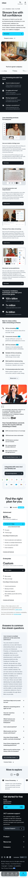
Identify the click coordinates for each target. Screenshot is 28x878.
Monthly (6, 507)
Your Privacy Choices (7, 868)
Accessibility (17, 866)
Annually (15, 507)
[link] (9, 38)
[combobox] (23, 857)
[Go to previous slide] (11, 774)
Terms (2, 864)
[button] (20, 3)
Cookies (10, 866)
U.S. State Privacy (16, 864)
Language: (16, 857)
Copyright (4, 866)
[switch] (10, 507)
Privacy (8, 864)
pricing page (17, 614)
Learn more (18, 609)
